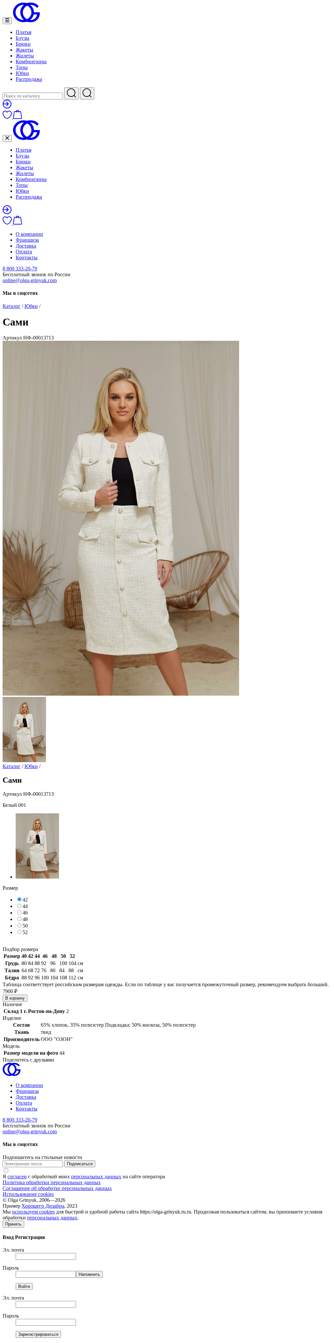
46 (25, 912)
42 (25, 899)
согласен (17, 1176)
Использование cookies (28, 1194)
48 (25, 919)
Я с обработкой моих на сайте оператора (84, 1176)
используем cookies (33, 1212)
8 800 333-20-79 (20, 268)
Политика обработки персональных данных (52, 1182)
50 (25, 925)
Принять (13, 1224)
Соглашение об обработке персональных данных (57, 1188)
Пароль (11, 1268)
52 (25, 932)
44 (25, 906)
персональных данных (96, 1176)
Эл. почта (13, 1250)
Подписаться (80, 1163)
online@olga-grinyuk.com (30, 280)
